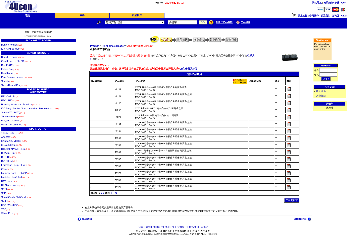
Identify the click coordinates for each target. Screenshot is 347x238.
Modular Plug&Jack (15, 177)
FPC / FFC (10, 100)
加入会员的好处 (188, 68)
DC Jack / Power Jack (15, 149)
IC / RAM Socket (12, 48)
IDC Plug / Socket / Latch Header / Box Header (30, 108)
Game (7, 169)
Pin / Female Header (16, 77)
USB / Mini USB (12, 205)
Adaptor (8, 137)
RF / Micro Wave (13, 185)
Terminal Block (12, 116)
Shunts (7, 81)
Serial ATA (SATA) (13, 112)
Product (94, 46)
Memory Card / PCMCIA (17, 173)
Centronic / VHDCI (14, 141)
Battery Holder (11, 44)
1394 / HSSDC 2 (12, 133)
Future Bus (10, 69)
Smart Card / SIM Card (16, 197)
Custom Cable (11, 145)
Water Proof (9, 213)
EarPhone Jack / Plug (16, 165)
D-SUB (8, 157)
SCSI (7, 189)
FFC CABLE (9, 96)
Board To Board (13, 57)
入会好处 (321, 95)
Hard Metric (9, 73)
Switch (8, 201)
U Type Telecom (11, 120)
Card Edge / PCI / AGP (16, 61)
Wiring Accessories (13, 124)
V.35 (5, 209)
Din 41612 (9, 65)
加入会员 (321, 91)
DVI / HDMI (9, 161)
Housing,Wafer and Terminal (20, 104)
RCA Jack (9, 181)
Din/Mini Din (10, 153)
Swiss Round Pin (14, 85)
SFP (6, 193)
